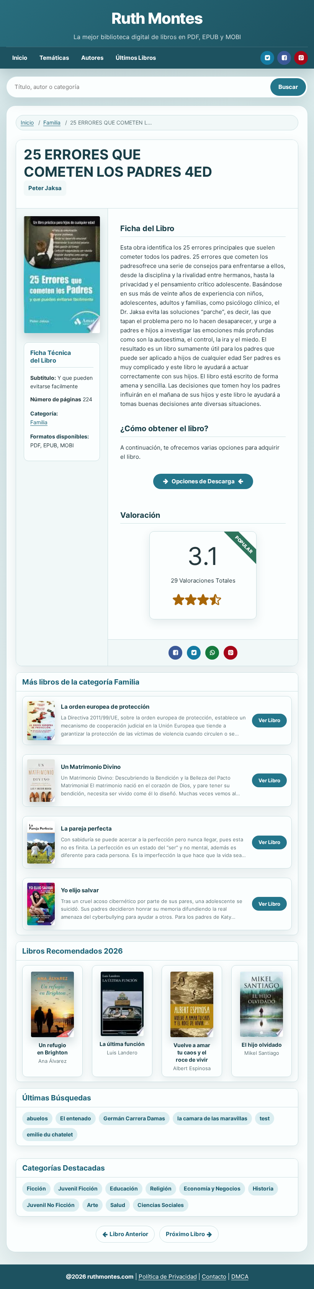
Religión (161, 1188)
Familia (52, 122)
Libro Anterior (129, 1234)
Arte (92, 1205)
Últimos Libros (136, 57)
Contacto (214, 1276)
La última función (122, 1044)
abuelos (37, 1118)
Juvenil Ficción (78, 1188)
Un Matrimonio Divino (91, 766)
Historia (263, 1188)
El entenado (75, 1118)
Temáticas (54, 57)
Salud (117, 1205)
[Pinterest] (301, 58)
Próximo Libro (185, 1234)
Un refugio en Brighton (52, 1049)
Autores (92, 57)
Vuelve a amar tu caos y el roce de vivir (191, 1052)
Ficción (36, 1188)
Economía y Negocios (212, 1188)
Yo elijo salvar (80, 890)
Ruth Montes (157, 18)
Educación (124, 1188)
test (265, 1118)
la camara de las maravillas (212, 1118)
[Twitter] (267, 58)
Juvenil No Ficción (51, 1205)
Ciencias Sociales (160, 1205)
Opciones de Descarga (203, 481)
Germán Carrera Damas (134, 1118)
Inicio (19, 57)
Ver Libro (269, 720)
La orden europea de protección (105, 706)
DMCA (240, 1276)
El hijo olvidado (262, 1044)
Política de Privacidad (168, 1276)
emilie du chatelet (50, 1134)
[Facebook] (284, 58)
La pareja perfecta (86, 828)
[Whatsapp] (212, 653)
